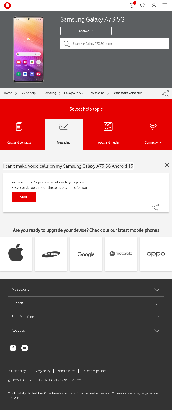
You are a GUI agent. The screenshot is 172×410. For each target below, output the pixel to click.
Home (8, 93)
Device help (28, 93)
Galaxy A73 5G (73, 93)
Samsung (50, 93)
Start (23, 197)
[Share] (160, 205)
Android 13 (86, 31)
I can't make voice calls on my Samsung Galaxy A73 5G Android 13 (68, 166)
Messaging (97, 93)
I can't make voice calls (127, 93)
